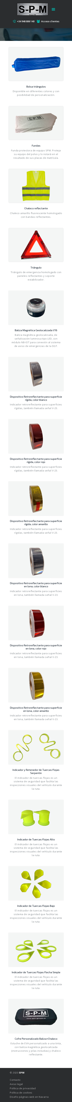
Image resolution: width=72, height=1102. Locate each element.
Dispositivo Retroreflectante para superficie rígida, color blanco (36, 398)
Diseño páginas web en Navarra (29, 1096)
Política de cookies (21, 1092)
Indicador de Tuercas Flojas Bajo (36, 905)
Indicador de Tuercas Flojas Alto (36, 839)
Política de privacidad (23, 1088)
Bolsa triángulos (36, 86)
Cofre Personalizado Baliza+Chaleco (36, 1038)
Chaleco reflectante (36, 208)
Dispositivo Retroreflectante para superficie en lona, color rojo (36, 647)
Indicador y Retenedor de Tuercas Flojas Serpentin (36, 771)
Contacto (15, 1079)
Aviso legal (16, 1084)
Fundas (36, 145)
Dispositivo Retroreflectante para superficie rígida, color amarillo (36, 522)
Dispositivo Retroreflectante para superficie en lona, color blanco (36, 585)
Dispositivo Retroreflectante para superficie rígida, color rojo (36, 460)
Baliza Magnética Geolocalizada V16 (36, 330)
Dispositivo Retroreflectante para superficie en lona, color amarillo (36, 709)
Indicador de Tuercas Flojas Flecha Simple (36, 972)
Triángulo (36, 267)
